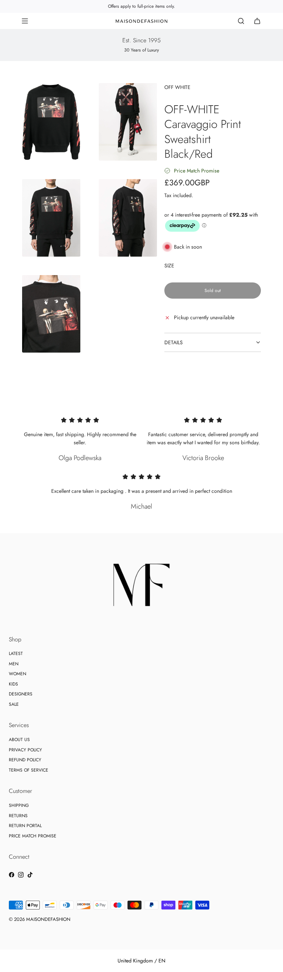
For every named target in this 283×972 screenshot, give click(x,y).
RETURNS (18, 815)
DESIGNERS (20, 694)
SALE (14, 704)
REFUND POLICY (25, 759)
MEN (13, 664)
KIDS (13, 684)
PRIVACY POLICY (25, 750)
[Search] (241, 21)
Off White (177, 87)
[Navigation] (25, 21)
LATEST (16, 653)
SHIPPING (19, 805)
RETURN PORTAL (25, 825)
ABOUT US (19, 739)
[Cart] (257, 21)
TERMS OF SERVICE (28, 770)
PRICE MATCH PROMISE (32, 836)
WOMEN (17, 673)
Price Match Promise (196, 170)
